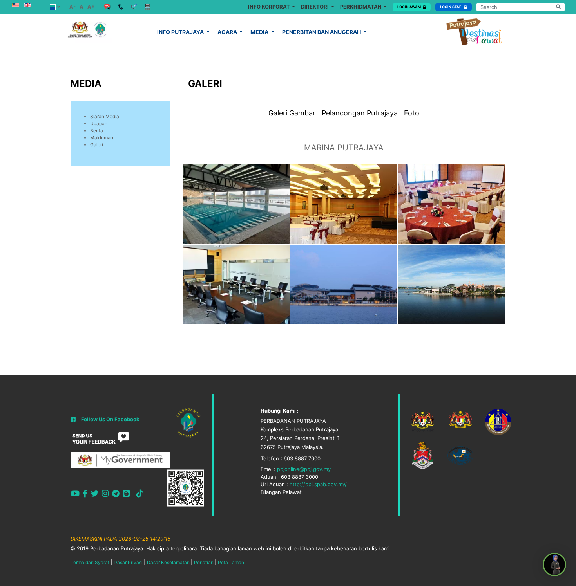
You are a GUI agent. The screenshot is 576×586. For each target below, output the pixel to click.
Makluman (101, 138)
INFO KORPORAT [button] (269, 7)
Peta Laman (231, 562)
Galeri (96, 145)
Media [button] (260, 32)
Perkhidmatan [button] (361, 7)
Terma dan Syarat (90, 562)
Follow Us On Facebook (110, 419)
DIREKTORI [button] (315, 7)
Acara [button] (227, 32)
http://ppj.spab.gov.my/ (318, 484)
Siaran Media (104, 116)
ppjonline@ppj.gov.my (304, 469)
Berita (96, 130)
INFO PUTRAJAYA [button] (181, 32)
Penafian (204, 562)
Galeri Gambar (291, 113)
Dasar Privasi (128, 562)
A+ (91, 7)
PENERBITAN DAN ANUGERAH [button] (322, 32)
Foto (411, 113)
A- (72, 7)
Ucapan (98, 123)
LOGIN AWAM (409, 7)
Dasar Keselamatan (168, 562)
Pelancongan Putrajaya (360, 113)
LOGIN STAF (451, 7)
